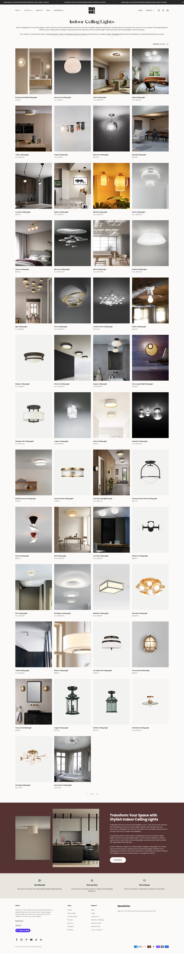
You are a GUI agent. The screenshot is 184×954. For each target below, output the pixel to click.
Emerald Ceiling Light (139, 613)
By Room (70, 923)
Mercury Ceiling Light (62, 269)
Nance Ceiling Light (61, 670)
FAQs (92, 910)
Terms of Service (96, 930)
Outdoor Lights (72, 917)
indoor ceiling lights (113, 34)
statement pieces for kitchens (76, 34)
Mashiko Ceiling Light (101, 613)
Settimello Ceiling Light (140, 728)
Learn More (118, 860)
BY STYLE (27, 10)
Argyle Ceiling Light (61, 728)
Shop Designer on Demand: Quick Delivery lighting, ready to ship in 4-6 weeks (69, 2)
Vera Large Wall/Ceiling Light (142, 384)
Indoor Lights (71, 913)
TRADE (140, 10)
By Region (70, 926)
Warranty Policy (96, 923)
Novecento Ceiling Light (63, 785)
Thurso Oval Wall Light (23, 728)
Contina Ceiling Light (23, 212)
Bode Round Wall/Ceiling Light (26, 97)
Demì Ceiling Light (138, 212)
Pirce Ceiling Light (60, 327)
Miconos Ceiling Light (101, 155)
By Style (70, 920)
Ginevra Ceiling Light (61, 384)
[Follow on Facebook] (16, 939)
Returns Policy (95, 926)
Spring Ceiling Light (139, 155)
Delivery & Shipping (97, 920)
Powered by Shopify (36, 946)
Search (69, 910)
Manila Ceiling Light (100, 212)
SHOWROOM (58, 10)
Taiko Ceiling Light (22, 155)
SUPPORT (149, 10)
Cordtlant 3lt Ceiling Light (102, 670)
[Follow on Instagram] (21, 939)
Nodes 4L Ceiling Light (140, 556)
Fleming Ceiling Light (22, 785)
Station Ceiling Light (100, 728)
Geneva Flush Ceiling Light (64, 499)
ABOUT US (39, 10)
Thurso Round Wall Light (141, 670)
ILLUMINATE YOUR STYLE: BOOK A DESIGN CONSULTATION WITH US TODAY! (128, 2)
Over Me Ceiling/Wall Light (102, 499)
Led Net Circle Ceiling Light (103, 327)
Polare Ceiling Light (139, 327)
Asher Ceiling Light (100, 441)
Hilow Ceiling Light (99, 269)
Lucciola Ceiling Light (100, 556)
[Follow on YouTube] (31, 939)
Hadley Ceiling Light (22, 384)
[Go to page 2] (96, 794)
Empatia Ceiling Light (139, 441)
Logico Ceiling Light (61, 441)
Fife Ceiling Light (21, 613)
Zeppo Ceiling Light (100, 384)
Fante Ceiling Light (22, 556)
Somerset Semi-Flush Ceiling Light (144, 499)
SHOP (17, 10)
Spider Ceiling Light (61, 212)
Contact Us (95, 917)
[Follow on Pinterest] (26, 939)
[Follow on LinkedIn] (41, 939)
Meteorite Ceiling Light (62, 97)
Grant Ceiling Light (22, 269)
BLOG (48, 10)
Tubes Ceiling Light (22, 670)
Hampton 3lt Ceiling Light (24, 441)
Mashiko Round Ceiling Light (25, 499)
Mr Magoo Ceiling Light (62, 613)
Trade (93, 913)
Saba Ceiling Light (138, 97)
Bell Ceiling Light (60, 556)
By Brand (70, 930)
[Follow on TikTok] (36, 939)
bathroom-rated (57, 34)
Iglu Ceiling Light (21, 327)
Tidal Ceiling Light (99, 97)
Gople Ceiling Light (61, 155)
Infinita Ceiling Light (139, 269)
